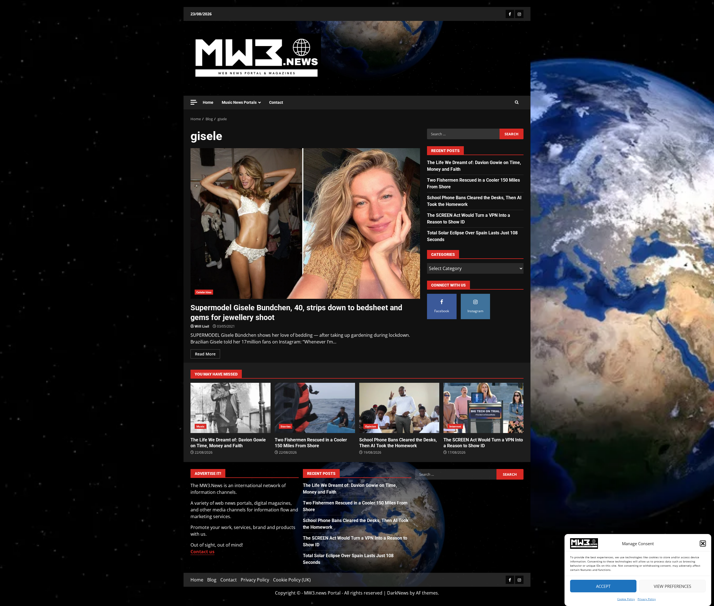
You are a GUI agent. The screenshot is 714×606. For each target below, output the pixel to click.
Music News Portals (239, 102)
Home (208, 102)
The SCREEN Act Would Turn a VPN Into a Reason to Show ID (483, 408)
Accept (603, 586)
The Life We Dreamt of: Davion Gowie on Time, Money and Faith (230, 408)
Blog (211, 580)
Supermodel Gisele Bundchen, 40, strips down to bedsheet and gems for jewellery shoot (305, 223)
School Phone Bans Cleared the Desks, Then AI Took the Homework (399, 408)
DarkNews (398, 593)
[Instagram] (519, 14)
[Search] (516, 102)
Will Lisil (202, 326)
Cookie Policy (626, 599)
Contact (276, 102)
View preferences (672, 586)
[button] (703, 543)
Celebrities (203, 292)
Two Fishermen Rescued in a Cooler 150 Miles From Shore (315, 408)
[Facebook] (510, 14)
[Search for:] (463, 134)
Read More (205, 354)
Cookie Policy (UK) (292, 580)
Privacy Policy (647, 599)
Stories (286, 426)
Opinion (371, 426)
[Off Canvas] (193, 102)
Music (200, 426)
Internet (455, 426)
